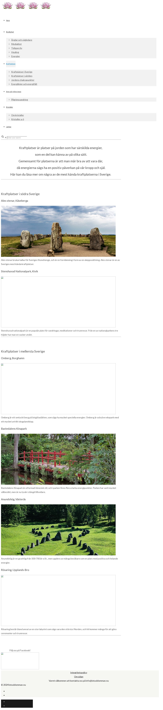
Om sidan (78, 676)
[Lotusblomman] (26, 8)
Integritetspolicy (78, 672)
